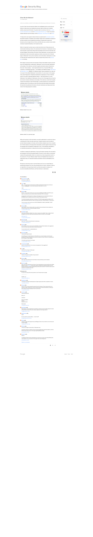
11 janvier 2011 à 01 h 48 (26, 324)
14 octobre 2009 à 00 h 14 (26, 222)
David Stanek (23, 307)
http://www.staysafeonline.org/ (40, 31)
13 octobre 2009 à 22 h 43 (26, 217)
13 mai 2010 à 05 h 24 (25, 305)
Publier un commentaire (26, 342)
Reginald (23, 191)
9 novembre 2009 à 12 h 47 (26, 256)
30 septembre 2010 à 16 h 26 (26, 318)
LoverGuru (23, 292)
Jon (22, 248)
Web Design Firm (24, 216)
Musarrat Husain (24, 178)
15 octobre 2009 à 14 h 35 (26, 241)
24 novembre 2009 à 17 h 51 (26, 261)
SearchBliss (23, 253)
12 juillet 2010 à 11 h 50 (25, 311)
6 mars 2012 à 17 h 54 (25, 332)
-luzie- (22, 183)
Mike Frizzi (23, 263)
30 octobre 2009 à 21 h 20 (26, 246)
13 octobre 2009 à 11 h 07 (26, 189)
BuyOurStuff (23, 232)
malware (29, 265)
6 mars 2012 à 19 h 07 (25, 340)
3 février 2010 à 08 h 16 (25, 278)
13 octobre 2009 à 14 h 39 (26, 203)
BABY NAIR (23, 219)
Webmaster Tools (24, 71)
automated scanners (50, 36)
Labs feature (53, 69)
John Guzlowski (24, 243)
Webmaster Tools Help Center (44, 33)
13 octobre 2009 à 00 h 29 (26, 181)
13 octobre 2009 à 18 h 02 (26, 209)
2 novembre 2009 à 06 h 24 (26, 251)
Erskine (22, 320)
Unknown (23, 224)
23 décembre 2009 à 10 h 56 (26, 269)
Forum (53, 33)
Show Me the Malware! (26, 17)
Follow (67, 36)
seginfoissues (24, 313)
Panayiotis (23, 334)
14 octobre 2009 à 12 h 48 (26, 230)
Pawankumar (23, 280)
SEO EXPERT (23, 211)
